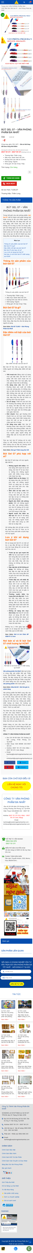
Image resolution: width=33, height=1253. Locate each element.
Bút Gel (7, 8)
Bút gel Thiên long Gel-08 (20, 450)
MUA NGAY (10, 184)
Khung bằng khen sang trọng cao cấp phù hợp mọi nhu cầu (7, 1092)
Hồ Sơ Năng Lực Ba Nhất (10, 1186)
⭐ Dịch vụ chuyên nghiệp (10, 1197)
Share (10, 762)
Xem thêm (4, 1019)
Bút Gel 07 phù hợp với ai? (13, 250)
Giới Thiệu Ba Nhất (8, 1182)
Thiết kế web (13, 1244)
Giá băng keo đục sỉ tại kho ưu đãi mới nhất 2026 (8, 1041)
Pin (10, 767)
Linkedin (23, 767)
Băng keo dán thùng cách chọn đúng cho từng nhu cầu (24, 1067)
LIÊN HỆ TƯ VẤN (16, 984)
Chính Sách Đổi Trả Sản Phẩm (12, 1157)
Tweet (23, 762)
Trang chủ (4, 6)
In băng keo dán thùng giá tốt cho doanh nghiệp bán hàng (24, 1041)
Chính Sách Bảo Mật (8, 1150)
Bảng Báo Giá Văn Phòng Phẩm (12, 1164)
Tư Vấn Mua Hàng (8, 1189)
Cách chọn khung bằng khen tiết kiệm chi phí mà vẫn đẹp (8, 1067)
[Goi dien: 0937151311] (29, 1248)
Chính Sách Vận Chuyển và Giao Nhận (14, 1161)
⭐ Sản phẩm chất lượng (10, 1193)
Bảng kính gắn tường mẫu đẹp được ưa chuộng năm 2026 (25, 1092)
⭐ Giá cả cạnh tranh (9, 1200)
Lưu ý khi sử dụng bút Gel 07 (13, 252)
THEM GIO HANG (13, 178)
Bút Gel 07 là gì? (9, 246)
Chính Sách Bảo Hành (9, 1153)
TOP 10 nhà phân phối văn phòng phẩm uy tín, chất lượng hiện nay (7, 1015)
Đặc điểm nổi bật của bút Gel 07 (15, 248)
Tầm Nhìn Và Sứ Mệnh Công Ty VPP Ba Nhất (24, 1015)
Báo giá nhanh (6, 1168)
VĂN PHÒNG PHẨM (15, 6)
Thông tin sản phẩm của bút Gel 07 (16, 244)
